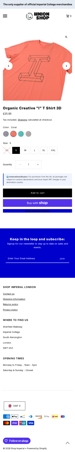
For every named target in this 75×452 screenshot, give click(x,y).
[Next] (66, 66)
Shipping (22, 119)
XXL (53, 150)
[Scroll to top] (68, 443)
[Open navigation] (13, 16)
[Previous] (9, 66)
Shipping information (14, 299)
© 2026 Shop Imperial (14, 448)
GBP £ (17, 406)
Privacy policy (10, 309)
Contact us (8, 294)
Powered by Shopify (37, 448)
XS (6, 150)
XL (43, 150)
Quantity (7, 164)
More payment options (37, 210)
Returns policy (10, 304)
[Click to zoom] (66, 37)
